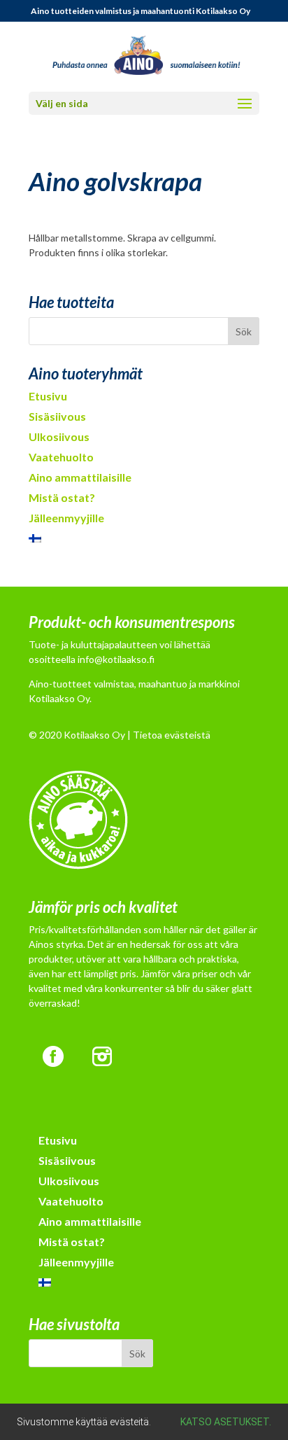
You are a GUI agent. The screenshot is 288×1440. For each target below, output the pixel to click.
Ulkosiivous (59, 436)
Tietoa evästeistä (171, 735)
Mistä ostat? (62, 497)
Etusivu (48, 396)
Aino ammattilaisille (80, 477)
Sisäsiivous (57, 416)
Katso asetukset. (225, 1421)
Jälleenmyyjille (66, 517)
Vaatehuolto (61, 456)
